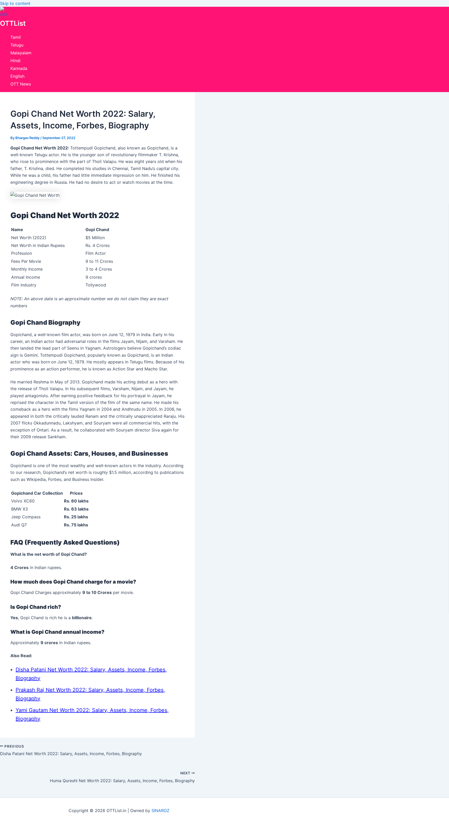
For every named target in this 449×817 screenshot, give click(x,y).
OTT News (20, 84)
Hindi (15, 60)
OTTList (13, 23)
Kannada (18, 68)
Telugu (16, 45)
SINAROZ (160, 810)
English (17, 76)
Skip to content (15, 3)
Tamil (15, 37)
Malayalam (20, 52)
